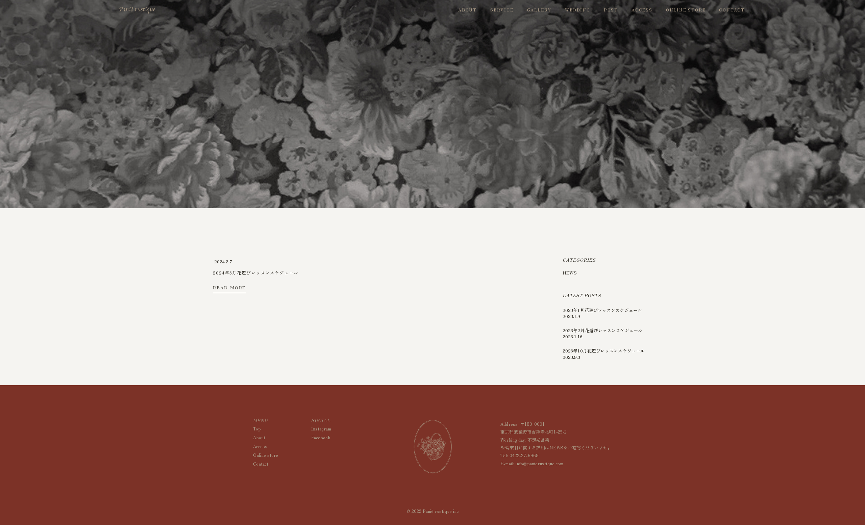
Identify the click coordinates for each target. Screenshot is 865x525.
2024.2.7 (223, 261)
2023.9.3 (571, 357)
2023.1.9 (571, 316)
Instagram (321, 428)
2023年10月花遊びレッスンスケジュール (604, 350)
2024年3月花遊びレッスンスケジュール (255, 272)
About (259, 437)
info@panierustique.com (539, 463)
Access (260, 446)
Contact (260, 464)
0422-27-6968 (524, 455)
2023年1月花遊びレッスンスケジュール (602, 310)
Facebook (320, 437)
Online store (265, 455)
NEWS (570, 272)
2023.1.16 (573, 336)
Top (257, 428)
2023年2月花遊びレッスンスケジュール (602, 330)
